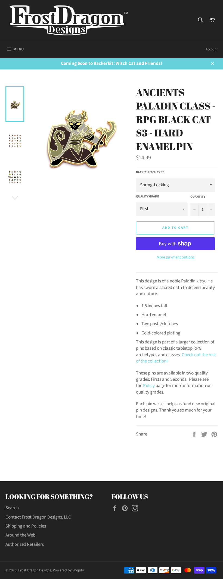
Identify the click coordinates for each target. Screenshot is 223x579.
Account (212, 49)
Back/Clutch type (150, 172)
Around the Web (20, 535)
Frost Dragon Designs (34, 570)
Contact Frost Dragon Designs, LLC (38, 517)
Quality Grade (147, 196)
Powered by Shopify (68, 570)
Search (12, 508)
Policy (149, 385)
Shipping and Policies (25, 526)
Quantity (197, 197)
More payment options (175, 257)
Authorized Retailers (24, 544)
